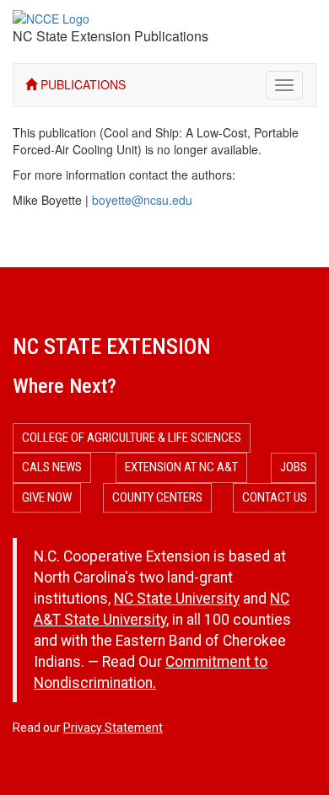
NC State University (177, 598)
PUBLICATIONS (81, 84)
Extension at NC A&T (181, 467)
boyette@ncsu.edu (142, 199)
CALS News (52, 467)
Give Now (47, 497)
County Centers (157, 497)
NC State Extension (112, 346)
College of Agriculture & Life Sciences (131, 437)
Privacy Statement (113, 727)
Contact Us (274, 497)
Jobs (293, 467)
